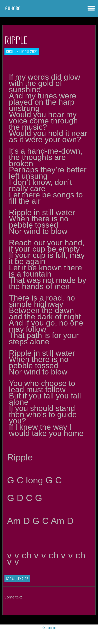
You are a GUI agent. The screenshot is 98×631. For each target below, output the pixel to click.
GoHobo (13, 8)
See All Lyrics (17, 578)
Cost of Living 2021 (22, 51)
